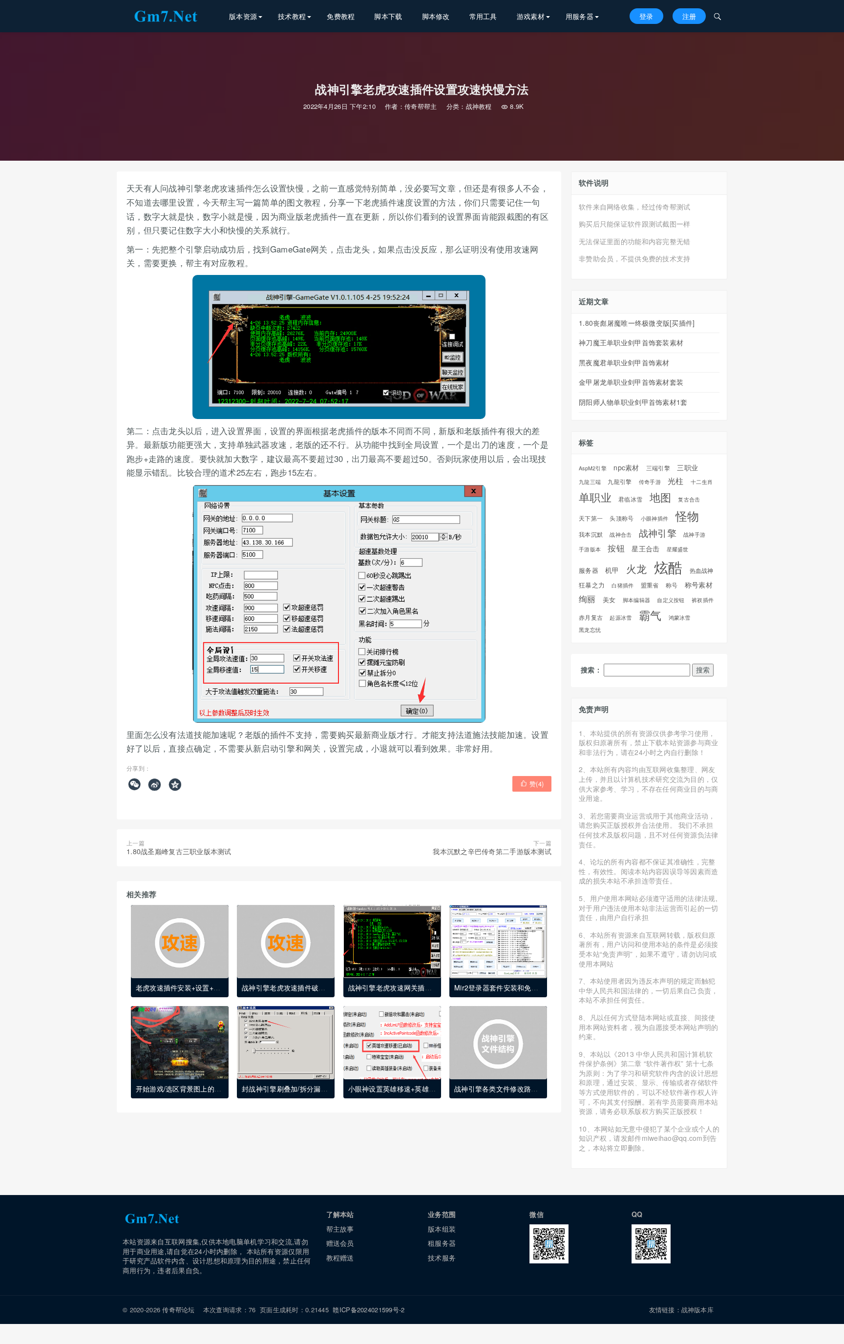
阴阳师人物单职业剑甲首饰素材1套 (633, 402)
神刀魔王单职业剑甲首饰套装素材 (631, 342)
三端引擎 (658, 468)
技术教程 (292, 16)
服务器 (588, 570)
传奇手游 (650, 481)
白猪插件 (622, 585)
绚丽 (587, 599)
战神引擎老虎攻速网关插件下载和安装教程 (414, 987)
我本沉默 (591, 534)
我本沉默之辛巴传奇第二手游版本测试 (492, 851)
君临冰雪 (630, 499)
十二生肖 (702, 482)
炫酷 (668, 567)
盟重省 (650, 585)
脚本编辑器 (636, 600)
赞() (532, 783)
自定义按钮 (670, 600)
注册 (689, 16)
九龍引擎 (620, 482)
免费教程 (341, 16)
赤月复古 (591, 617)
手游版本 (590, 549)
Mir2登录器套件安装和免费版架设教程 (513, 987)
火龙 (636, 569)
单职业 (595, 497)
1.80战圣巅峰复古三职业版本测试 (179, 851)
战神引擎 (657, 532)
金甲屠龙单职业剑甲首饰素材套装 (631, 382)
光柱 (676, 481)
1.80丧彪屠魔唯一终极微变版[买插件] (637, 323)
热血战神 (702, 570)
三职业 (687, 467)
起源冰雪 (621, 617)
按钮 (616, 548)
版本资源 (243, 16)
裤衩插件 (703, 600)
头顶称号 (621, 518)
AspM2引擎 (593, 468)
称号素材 (699, 584)
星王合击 (645, 548)
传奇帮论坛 (178, 1309)
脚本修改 (436, 16)
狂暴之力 (592, 585)
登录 (646, 16)
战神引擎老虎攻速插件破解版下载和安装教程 (311, 987)
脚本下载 (388, 16)
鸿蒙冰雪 (680, 617)
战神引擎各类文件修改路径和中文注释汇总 (520, 1088)
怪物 (687, 516)
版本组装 (442, 1229)
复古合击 (689, 499)
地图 (661, 496)
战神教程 (479, 106)
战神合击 (621, 534)
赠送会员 (340, 1243)
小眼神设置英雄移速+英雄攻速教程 (402, 1088)
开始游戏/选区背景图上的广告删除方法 (196, 1088)
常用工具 (483, 16)
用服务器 (579, 16)
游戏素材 (531, 16)
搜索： (591, 669)
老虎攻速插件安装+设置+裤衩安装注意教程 (203, 987)
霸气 (650, 615)
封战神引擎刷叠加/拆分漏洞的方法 (295, 1088)
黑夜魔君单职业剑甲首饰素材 (624, 362)
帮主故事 (340, 1229)
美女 (609, 599)
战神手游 (694, 534)
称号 (672, 585)
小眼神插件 (654, 518)
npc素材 (626, 467)
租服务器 (442, 1243)
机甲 (612, 570)
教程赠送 (340, 1257)
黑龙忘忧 (590, 630)
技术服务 (442, 1257)
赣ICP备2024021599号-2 (368, 1309)
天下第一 (591, 518)
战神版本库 (697, 1309)
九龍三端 (590, 482)
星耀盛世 (678, 549)
